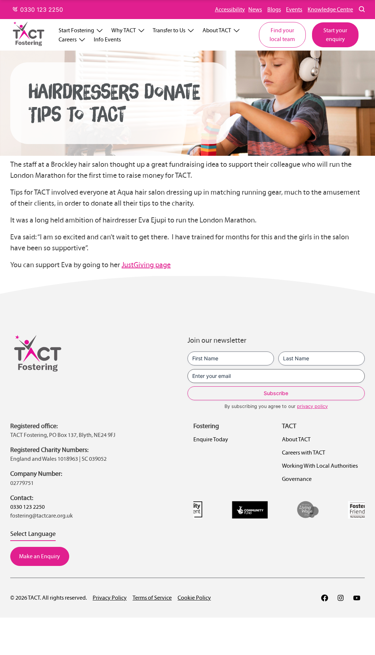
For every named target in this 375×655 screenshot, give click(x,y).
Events (294, 9)
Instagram (341, 598)
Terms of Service (152, 597)
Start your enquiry (335, 35)
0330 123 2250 (40, 9)
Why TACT (123, 30)
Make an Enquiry (39, 556)
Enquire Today (210, 439)
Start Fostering (76, 30)
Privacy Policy (110, 597)
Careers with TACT (303, 452)
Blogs (274, 9)
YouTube (357, 598)
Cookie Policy (194, 597)
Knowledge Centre (330, 9)
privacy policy (312, 406)
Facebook (324, 598)
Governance (297, 478)
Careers (68, 39)
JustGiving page (146, 264)
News (255, 9)
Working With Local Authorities (320, 465)
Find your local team (282, 35)
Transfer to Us (169, 30)
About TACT (217, 30)
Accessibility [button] (230, 9)
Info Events (107, 39)
